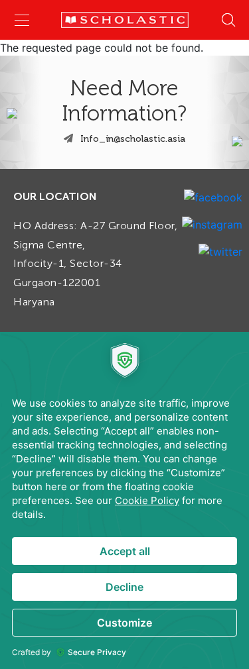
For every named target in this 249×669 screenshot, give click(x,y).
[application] (124, 500)
